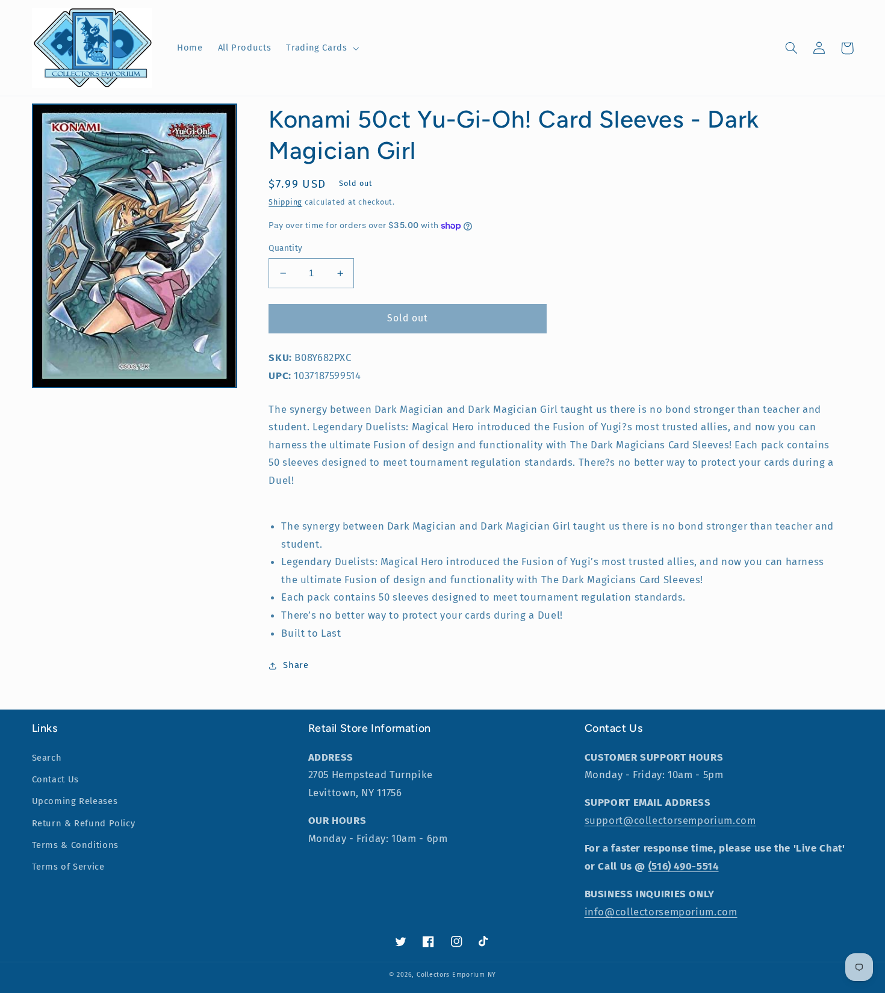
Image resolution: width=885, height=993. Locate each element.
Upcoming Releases (75, 801)
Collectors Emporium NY (456, 975)
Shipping (285, 201)
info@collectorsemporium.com (661, 912)
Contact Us (55, 779)
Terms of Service (68, 866)
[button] (321, 48)
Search (47, 757)
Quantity (285, 248)
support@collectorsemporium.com (670, 820)
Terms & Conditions (75, 845)
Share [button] (295, 665)
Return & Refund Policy (83, 823)
